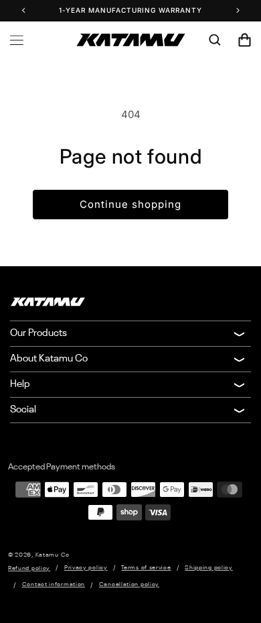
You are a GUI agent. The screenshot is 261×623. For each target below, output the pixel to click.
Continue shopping (130, 204)
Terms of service (146, 568)
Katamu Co (52, 555)
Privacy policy (86, 568)
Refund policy (29, 568)
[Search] (215, 40)
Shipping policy (209, 568)
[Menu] (16, 40)
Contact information (53, 584)
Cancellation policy (129, 584)
